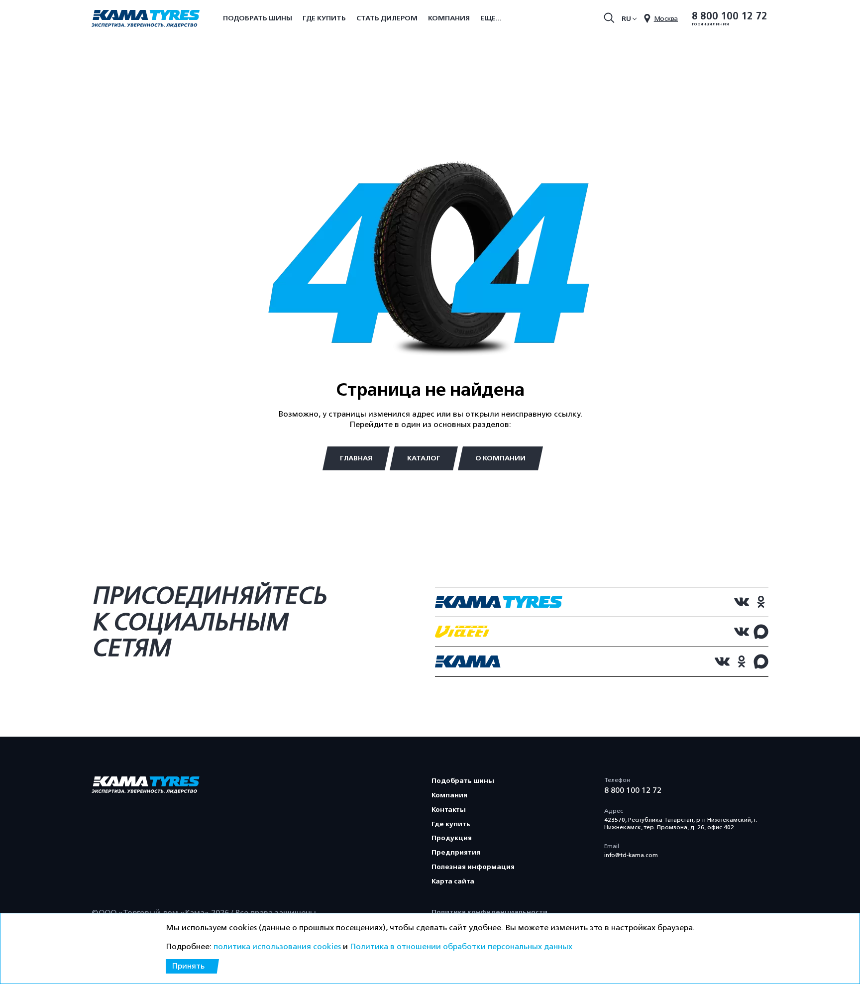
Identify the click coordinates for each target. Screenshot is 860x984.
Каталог (423, 458)
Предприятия (455, 852)
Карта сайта (452, 881)
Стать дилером (387, 18)
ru (626, 18)
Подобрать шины (257, 18)
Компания (449, 18)
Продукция (451, 838)
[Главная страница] (146, 19)
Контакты (448, 809)
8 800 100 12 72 (729, 16)
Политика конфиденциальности (489, 912)
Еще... (491, 18)
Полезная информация (473, 867)
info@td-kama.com (631, 855)
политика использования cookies (277, 946)
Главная (356, 458)
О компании (500, 458)
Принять (188, 966)
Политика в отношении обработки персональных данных (461, 946)
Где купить (324, 18)
